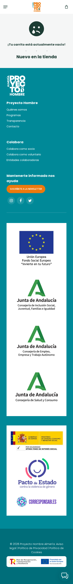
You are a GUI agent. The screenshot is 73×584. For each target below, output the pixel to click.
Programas (14, 115)
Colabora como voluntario (24, 154)
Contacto (13, 126)
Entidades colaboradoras (23, 160)
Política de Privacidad (32, 548)
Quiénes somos (17, 109)
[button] (64, 575)
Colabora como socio (21, 149)
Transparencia (16, 121)
